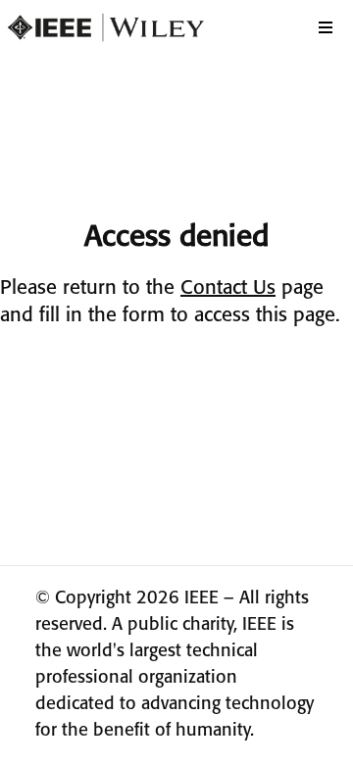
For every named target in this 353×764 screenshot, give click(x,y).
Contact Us (228, 288)
